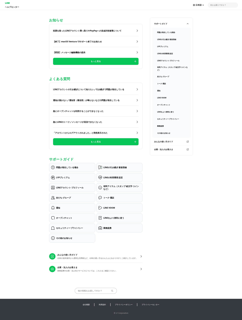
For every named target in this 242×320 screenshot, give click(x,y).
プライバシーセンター (150, 304)
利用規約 (102, 304)
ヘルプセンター (12, 7)
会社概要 (86, 304)
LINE (7, 3)
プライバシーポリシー (124, 304)
